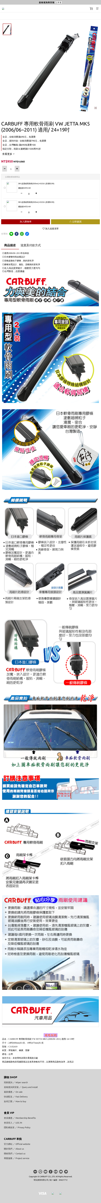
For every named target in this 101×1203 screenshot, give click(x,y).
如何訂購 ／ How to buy (15, 1101)
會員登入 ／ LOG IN (13, 1122)
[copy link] (27, 234)
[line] (11, 234)
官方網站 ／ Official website (17, 1144)
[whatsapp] (22, 234)
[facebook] (17, 234)
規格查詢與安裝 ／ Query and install (21, 1087)
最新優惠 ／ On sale (13, 1092)
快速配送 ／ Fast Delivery (16, 1096)
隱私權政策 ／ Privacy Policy (17, 1127)
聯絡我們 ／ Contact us (14, 1153)
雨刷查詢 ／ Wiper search (16, 1082)
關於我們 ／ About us (14, 1149)
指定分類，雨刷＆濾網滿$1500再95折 (21, 148)
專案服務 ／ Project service (16, 1158)
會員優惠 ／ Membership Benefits (20, 1118)
